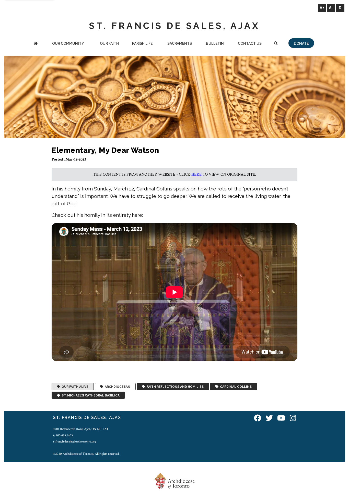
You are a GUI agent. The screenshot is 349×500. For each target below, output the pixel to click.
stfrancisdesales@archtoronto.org (74, 441)
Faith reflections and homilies (174, 387)
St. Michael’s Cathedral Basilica (90, 395)
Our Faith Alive (74, 387)
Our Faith (109, 43)
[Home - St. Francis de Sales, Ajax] (35, 44)
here (196, 174)
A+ (322, 7)
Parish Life (142, 43)
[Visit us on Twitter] (269, 418)
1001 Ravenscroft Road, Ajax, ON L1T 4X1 (80, 429)
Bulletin (215, 43)
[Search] (275, 44)
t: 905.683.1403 (63, 435)
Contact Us (250, 43)
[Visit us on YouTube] (281, 418)
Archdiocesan (116, 387)
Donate (301, 43)
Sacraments (179, 43)
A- (331, 7)
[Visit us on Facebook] (257, 418)
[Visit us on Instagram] (293, 418)
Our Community (68, 43)
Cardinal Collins (235, 387)
